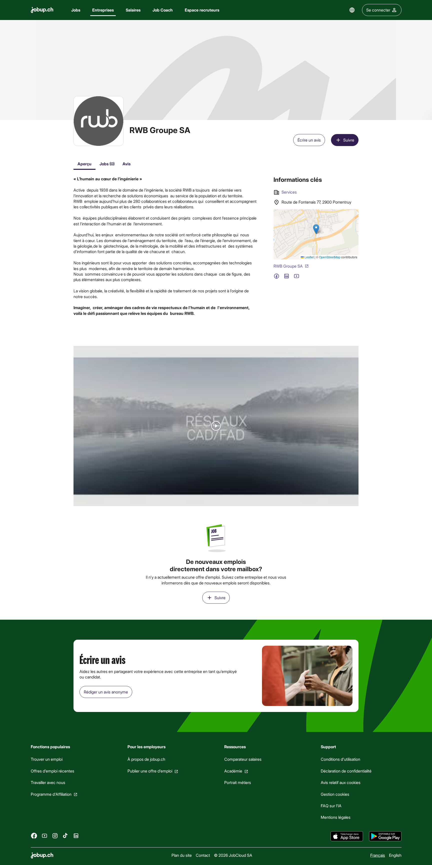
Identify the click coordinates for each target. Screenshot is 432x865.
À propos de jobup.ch (146, 759)
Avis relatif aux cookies (340, 782)
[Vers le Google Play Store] (385, 836)
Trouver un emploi (46, 759)
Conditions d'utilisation (340, 759)
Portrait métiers (237, 782)
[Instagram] (55, 835)
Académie (233, 770)
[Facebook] (34, 835)
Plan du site (181, 855)
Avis (126, 163)
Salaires (133, 10)
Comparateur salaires (242, 759)
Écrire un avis (309, 140)
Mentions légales (335, 817)
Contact (203, 855)
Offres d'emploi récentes (52, 770)
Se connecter (378, 10)
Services (289, 192)
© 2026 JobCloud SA (233, 855)
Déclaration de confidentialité (346, 770)
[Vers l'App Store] (346, 836)
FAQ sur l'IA (331, 805)
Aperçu (85, 163)
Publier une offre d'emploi (149, 770)
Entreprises (103, 10)
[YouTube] (44, 835)
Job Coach (162, 10)
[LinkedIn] (76, 835)
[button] (216, 426)
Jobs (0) (107, 163)
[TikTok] (65, 835)
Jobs (75, 10)
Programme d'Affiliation (51, 794)
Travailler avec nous (48, 782)
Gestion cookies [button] (335, 794)
